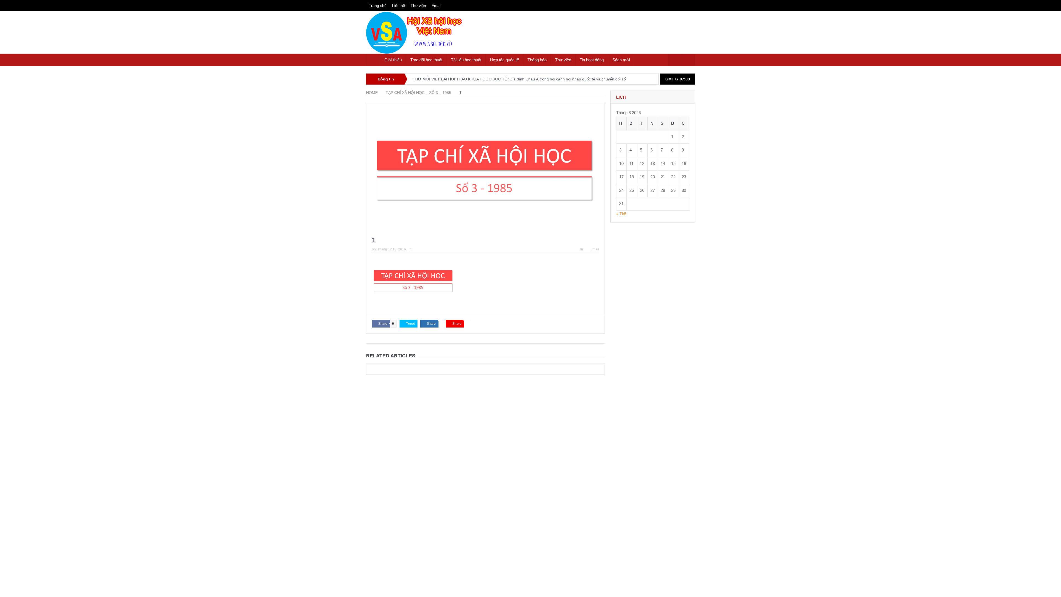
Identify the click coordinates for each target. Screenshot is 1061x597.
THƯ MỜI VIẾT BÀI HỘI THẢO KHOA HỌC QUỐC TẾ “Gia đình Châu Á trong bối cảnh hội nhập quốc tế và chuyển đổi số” (520, 79)
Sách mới (621, 59)
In (581, 249)
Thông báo (537, 59)
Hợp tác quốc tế (504, 59)
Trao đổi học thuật (426, 59)
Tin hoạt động (592, 59)
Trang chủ (378, 5)
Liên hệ (398, 5)
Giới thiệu (393, 59)
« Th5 (621, 213)
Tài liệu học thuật (466, 59)
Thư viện (418, 5)
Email (436, 5)
